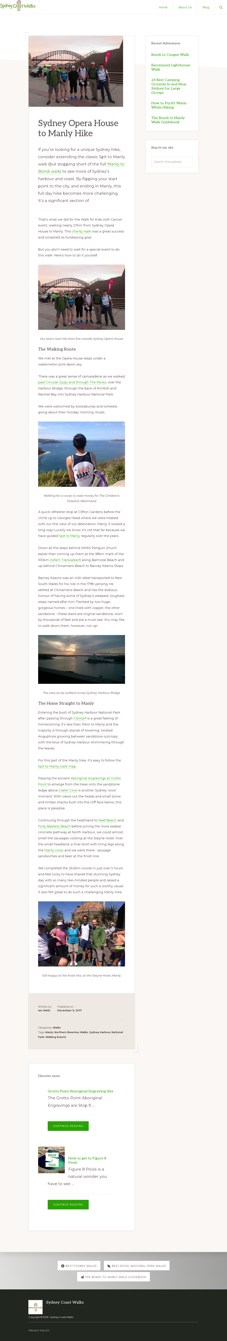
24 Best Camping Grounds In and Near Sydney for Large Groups (169, 86)
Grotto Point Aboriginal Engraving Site (80, 1091)
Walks (57, 1027)
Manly (49, 1032)
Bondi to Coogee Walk (170, 55)
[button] (221, 7)
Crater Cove (68, 790)
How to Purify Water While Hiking (169, 105)
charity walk (81, 231)
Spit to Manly (69, 536)
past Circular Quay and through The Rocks (72, 382)
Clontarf (80, 718)
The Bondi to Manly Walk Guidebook (168, 120)
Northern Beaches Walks (71, 1032)
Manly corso (53, 850)
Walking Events (55, 1037)
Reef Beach (107, 820)
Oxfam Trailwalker (64, 560)
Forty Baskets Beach (54, 826)
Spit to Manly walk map (57, 766)
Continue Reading (71, 1127)
